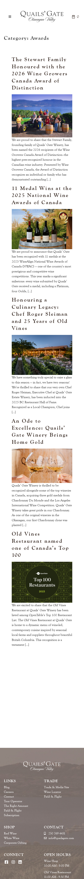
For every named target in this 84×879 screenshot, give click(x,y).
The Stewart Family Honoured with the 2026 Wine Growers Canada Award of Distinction (40, 73)
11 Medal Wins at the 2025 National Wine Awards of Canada (42, 195)
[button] (9, 16)
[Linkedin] (20, 862)
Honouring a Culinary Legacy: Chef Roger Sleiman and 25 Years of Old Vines (40, 313)
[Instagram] (13, 862)
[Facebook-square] (6, 862)
